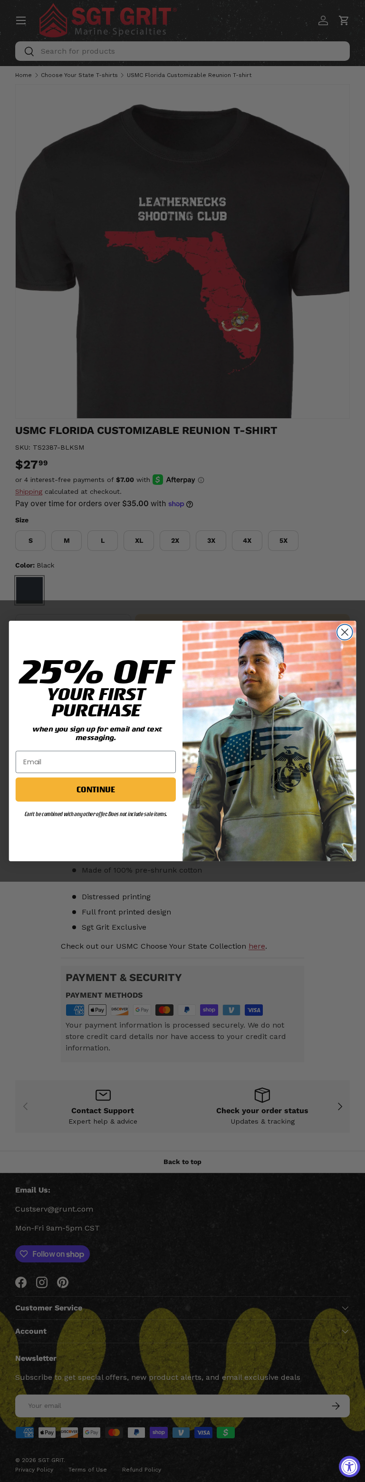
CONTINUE (96, 789)
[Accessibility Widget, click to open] (349, 1466)
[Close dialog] (345, 632)
